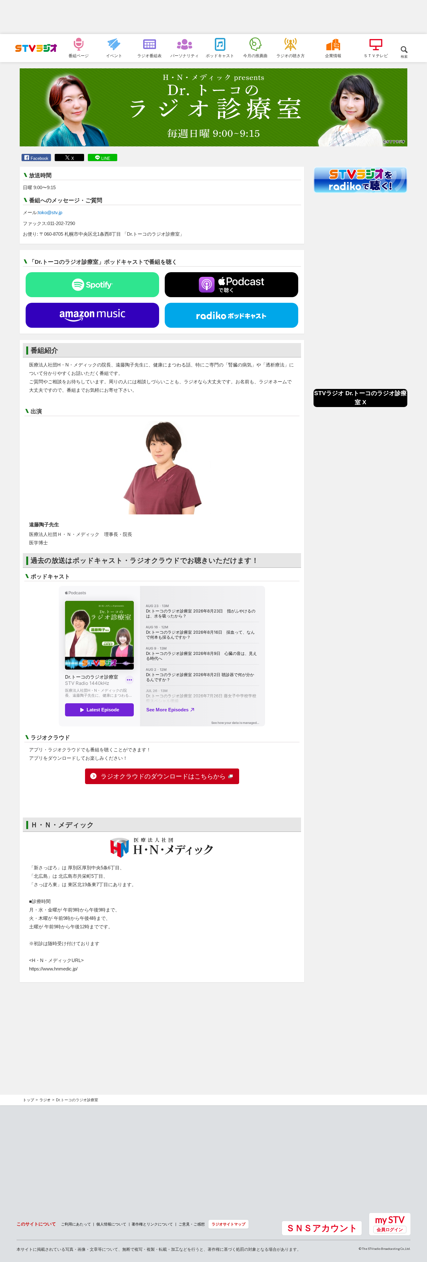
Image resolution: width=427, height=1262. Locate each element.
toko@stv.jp (50, 212)
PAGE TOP (416, 1223)
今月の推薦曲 (255, 55)
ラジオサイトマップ (228, 1224)
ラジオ (45, 1100)
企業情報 (333, 55)
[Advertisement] (213, 17)
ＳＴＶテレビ (376, 55)
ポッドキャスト (220, 55)
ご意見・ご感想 (191, 1224)
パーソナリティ (184, 55)
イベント (114, 55)
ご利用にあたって (76, 1224)
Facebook (39, 158)
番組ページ (78, 55)
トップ (28, 1100)
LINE (105, 158)
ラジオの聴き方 (290, 55)
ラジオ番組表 (149, 55)
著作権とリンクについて (152, 1224)
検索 (404, 56)
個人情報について (111, 1224)
